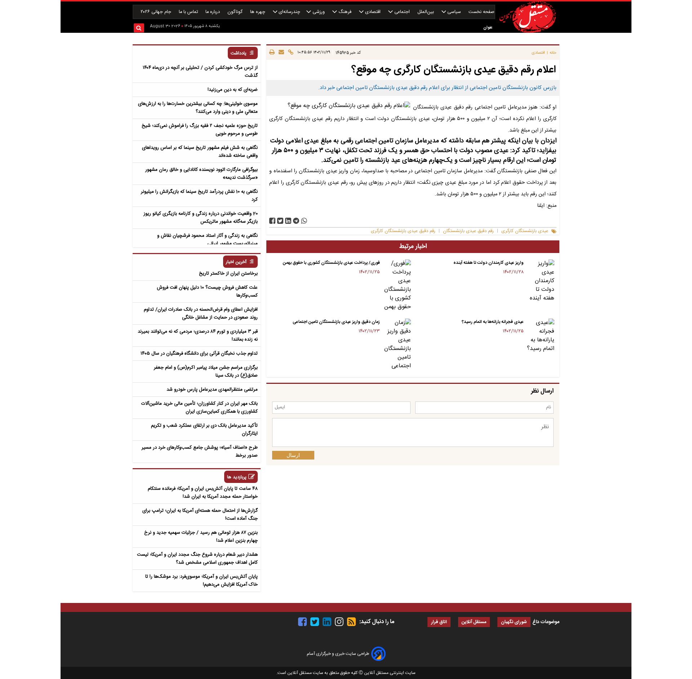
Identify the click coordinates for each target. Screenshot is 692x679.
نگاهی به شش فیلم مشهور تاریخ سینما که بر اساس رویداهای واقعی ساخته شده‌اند (200, 152)
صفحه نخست (481, 12)
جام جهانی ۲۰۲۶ (157, 12)
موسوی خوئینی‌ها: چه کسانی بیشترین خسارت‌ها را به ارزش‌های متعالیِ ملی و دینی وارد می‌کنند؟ (198, 108)
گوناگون (235, 12)
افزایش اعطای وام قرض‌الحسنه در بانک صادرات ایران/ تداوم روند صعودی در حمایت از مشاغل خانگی (201, 313)
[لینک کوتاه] (289, 52)
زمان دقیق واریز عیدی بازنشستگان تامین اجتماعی (336, 321)
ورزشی (318, 12)
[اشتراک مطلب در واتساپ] (304, 221)
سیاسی (454, 12)
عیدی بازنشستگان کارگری (524, 231)
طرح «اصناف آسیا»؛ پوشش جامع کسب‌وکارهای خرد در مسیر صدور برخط (200, 452)
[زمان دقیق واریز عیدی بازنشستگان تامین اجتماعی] (397, 344)
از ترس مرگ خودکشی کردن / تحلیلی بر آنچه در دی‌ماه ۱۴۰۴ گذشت (200, 72)
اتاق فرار (439, 622)
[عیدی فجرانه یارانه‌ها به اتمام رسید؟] (540, 336)
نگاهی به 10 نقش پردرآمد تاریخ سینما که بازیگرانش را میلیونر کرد (199, 196)
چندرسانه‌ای (288, 12)
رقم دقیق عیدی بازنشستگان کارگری (403, 231)
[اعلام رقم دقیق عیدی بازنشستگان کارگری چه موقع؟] (296, 220)
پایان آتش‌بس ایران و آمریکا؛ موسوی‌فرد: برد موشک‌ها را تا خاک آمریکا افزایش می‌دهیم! (201, 581)
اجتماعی (402, 12)
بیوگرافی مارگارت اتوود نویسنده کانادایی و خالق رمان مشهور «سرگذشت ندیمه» (201, 174)
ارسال (293, 455)
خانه (553, 52)
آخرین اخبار (236, 262)
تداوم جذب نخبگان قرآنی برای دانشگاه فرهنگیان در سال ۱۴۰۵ (199, 354)
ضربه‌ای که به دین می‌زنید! (233, 90)
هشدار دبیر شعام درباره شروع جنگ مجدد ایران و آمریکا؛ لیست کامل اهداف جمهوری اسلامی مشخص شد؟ (197, 559)
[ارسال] (280, 52)
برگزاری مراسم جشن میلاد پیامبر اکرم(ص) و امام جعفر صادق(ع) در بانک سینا (206, 372)
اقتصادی (373, 12)
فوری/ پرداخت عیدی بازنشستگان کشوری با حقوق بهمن (331, 262)
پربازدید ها (237, 477)
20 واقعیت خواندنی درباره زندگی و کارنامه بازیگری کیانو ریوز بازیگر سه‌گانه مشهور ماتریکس (200, 218)
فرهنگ (345, 12)
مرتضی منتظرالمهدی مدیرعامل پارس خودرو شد (212, 390)
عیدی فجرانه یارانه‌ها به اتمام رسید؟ (493, 321)
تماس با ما (189, 12)
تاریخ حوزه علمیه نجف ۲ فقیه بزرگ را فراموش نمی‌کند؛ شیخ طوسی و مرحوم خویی (200, 130)
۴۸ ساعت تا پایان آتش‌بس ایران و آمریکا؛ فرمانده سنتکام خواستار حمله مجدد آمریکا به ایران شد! (203, 493)
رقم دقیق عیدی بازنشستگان (468, 231)
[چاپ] (272, 52)
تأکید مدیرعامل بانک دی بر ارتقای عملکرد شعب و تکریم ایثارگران (204, 430)
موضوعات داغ (545, 622)
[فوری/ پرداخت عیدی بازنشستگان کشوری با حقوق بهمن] (397, 285)
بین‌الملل (426, 12)
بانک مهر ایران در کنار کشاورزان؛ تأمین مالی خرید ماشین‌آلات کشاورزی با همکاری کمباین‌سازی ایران (199, 408)
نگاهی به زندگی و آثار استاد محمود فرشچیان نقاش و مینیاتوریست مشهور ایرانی (207, 240)
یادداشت (239, 53)
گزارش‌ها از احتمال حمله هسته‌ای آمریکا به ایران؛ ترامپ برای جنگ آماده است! (200, 515)
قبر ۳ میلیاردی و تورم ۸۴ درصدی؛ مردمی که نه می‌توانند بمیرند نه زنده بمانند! (198, 335)
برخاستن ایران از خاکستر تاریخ (228, 274)
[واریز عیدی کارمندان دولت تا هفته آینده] (540, 281)
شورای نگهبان (514, 622)
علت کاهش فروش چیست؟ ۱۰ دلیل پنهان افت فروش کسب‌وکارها (207, 291)
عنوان (487, 27)
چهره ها (258, 12)
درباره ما (213, 12)
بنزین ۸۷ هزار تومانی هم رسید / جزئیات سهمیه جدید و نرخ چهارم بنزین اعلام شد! (201, 537)
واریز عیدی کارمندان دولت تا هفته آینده (488, 262)
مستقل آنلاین (474, 622)
